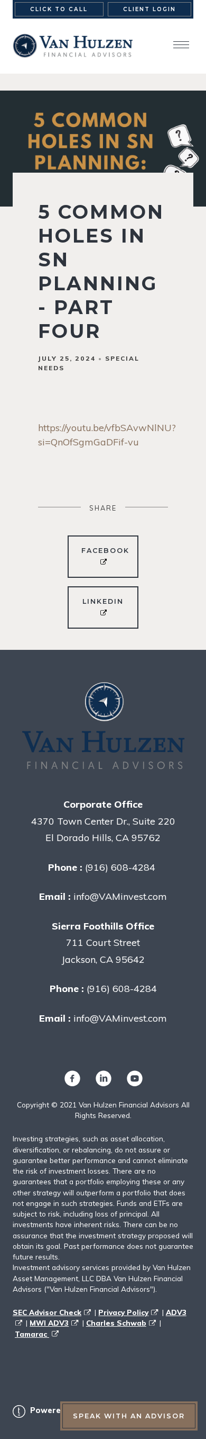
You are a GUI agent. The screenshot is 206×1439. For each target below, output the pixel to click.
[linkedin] (103, 1078)
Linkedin (103, 601)
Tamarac (32, 1333)
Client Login (149, 9)
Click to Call (59, 9)
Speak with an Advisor (129, 1416)
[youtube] (134, 1078)
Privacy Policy (123, 1312)
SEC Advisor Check (47, 1312)
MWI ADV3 (49, 1322)
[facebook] (71, 1078)
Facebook (105, 551)
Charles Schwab (116, 1322)
